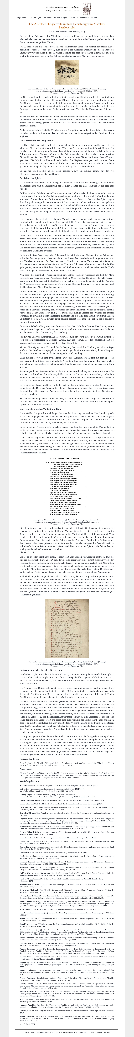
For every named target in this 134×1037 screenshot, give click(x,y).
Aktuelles (47, 17)
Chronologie (35, 17)
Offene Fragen (60, 17)
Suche (72, 17)
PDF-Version (83, 17)
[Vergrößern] (77, 63)
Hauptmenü (21, 17)
